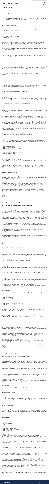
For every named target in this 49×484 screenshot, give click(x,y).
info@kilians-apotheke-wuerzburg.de (33, 19)
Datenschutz (45, 482)
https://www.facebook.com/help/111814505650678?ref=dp (24, 362)
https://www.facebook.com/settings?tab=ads (16, 286)
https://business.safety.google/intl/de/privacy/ (26, 134)
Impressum (40, 482)
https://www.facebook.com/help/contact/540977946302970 (10, 247)
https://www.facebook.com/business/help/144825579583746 (33, 279)
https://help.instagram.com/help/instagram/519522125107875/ (11, 366)
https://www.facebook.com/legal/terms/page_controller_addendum (11, 231)
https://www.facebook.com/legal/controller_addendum (10, 236)
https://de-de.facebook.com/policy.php (33, 213)
